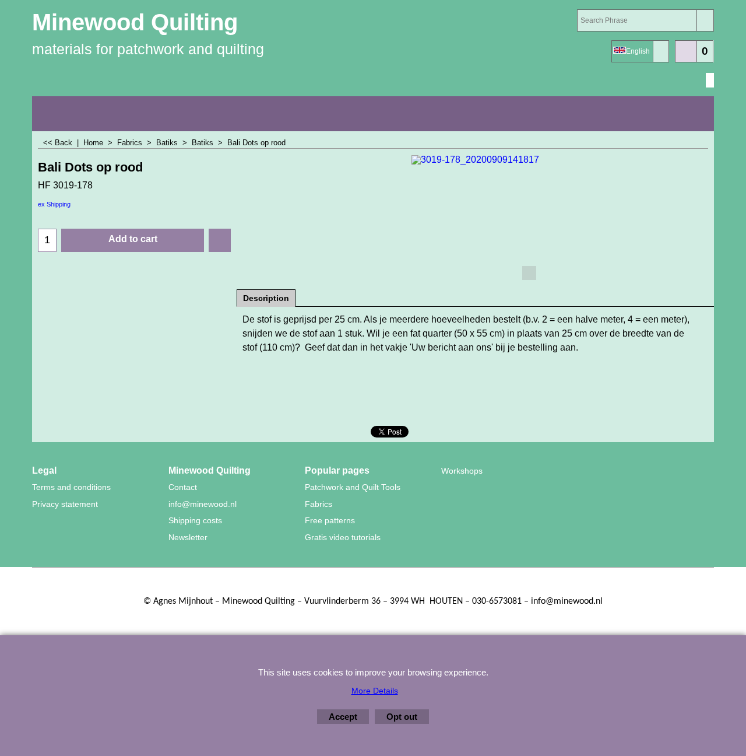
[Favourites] (220, 240)
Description (266, 298)
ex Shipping (54, 204)
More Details (374, 690)
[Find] (704, 20)
